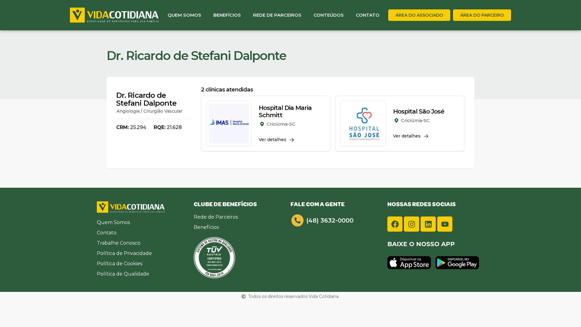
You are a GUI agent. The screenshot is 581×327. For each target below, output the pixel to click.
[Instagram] (411, 224)
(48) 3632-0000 (329, 220)
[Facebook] (394, 224)
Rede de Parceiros (277, 15)
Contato (367, 15)
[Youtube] (444, 224)
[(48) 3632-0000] (297, 220)
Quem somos (184, 15)
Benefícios (227, 15)
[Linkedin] (428, 224)
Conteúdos (328, 15)
